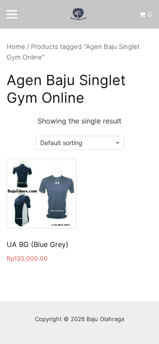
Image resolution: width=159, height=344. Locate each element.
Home (16, 47)
